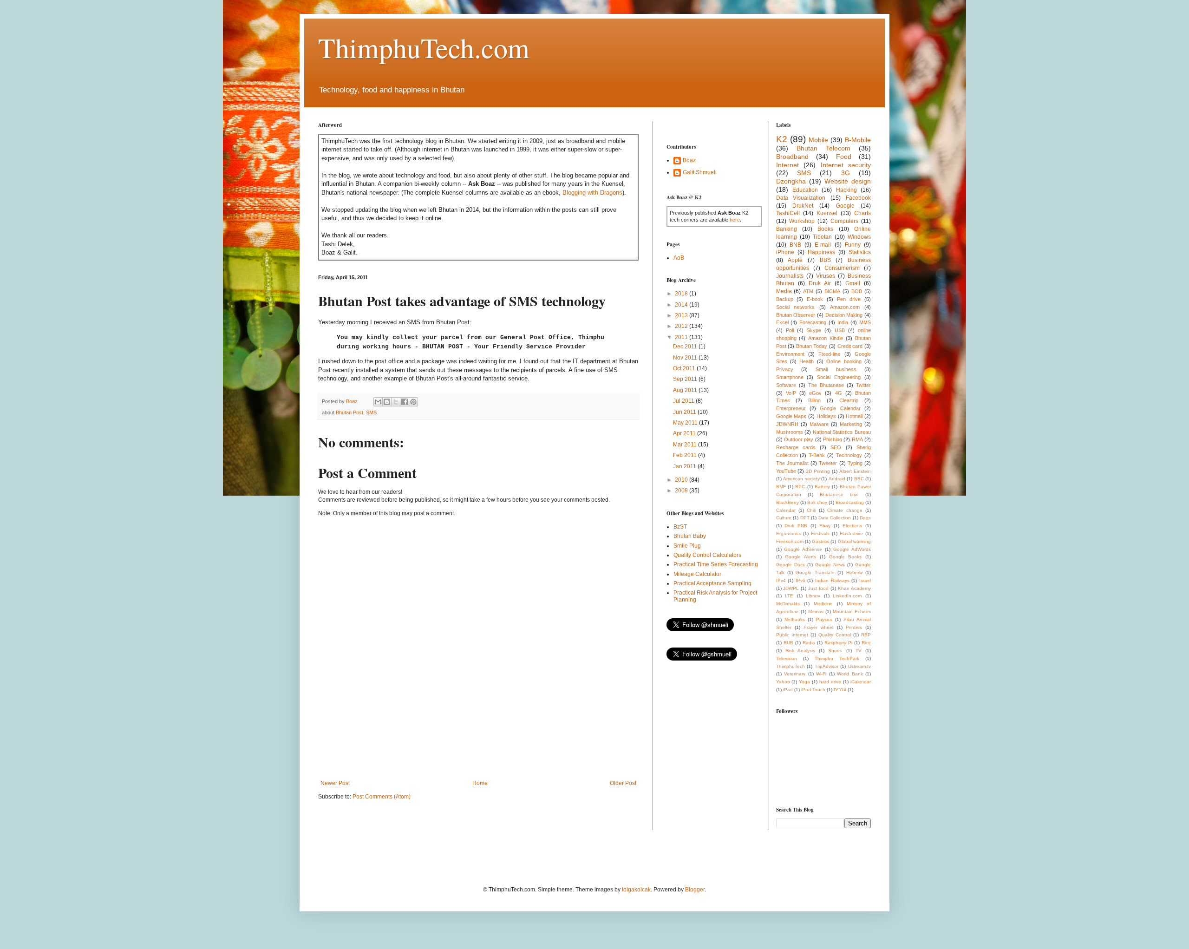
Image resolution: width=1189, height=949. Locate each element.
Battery (822, 486)
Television (786, 658)
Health (806, 361)
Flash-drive (851, 533)
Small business (836, 369)
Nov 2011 (686, 357)
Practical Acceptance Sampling (712, 583)
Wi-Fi (821, 673)
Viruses (825, 276)
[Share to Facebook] (404, 401)
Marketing (851, 424)
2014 (682, 304)
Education (805, 190)
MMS (865, 322)
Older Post (623, 783)
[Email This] (378, 401)
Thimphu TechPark (837, 658)
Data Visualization (801, 198)
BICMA (832, 291)
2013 (682, 315)
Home (480, 783)
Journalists (790, 276)
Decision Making (844, 315)
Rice (866, 642)
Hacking (846, 190)
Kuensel (827, 213)
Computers (844, 221)
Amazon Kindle (825, 338)
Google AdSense (803, 549)
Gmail (852, 283)
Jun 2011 (685, 412)
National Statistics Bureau (842, 432)
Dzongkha (791, 181)
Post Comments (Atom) (382, 796)
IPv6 (800, 580)
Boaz (689, 160)
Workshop (802, 221)
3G (845, 173)
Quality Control (834, 634)
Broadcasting (850, 502)
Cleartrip (848, 400)
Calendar (786, 510)
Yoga (804, 681)
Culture (783, 517)
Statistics (860, 252)
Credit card (850, 346)
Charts (862, 213)
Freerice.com (790, 541)
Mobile (818, 140)
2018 (682, 293)
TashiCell (788, 213)
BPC (800, 486)
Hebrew (854, 572)
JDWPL (791, 588)
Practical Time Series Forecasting (715, 564)
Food (843, 156)
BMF (781, 486)
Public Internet (792, 634)
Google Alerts (800, 556)
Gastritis (820, 541)
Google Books (845, 556)
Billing (814, 400)
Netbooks (794, 619)
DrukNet (802, 206)
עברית (840, 689)
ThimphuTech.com (423, 47)
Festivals (820, 533)
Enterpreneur (791, 408)
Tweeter (828, 463)
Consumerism (842, 268)
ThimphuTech (790, 666)
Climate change (844, 510)
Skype (814, 330)
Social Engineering (839, 377)
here (735, 220)
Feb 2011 (685, 455)
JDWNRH (787, 424)
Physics (824, 619)
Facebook (858, 198)
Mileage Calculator (697, 574)
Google (845, 206)
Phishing (832, 439)
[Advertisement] (487, 747)
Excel (782, 322)
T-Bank (817, 455)
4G (838, 393)
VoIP (791, 393)
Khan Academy (854, 588)
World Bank (850, 673)
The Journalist (792, 463)
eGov (815, 393)
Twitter (863, 385)
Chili (811, 510)
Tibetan (822, 237)
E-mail (823, 245)
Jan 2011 (685, 466)
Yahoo (783, 681)
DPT (805, 517)
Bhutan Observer (796, 315)
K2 (781, 139)
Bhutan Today (812, 346)
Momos (815, 611)
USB (840, 330)
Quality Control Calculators (707, 555)
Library (813, 595)
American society (801, 478)
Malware (819, 424)
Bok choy (817, 502)
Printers (854, 627)
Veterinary (794, 673)
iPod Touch (813, 689)
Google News (830, 564)
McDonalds (788, 603)
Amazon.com (845, 307)
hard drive (830, 681)
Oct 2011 (685, 368)
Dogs (865, 517)
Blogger (695, 889)
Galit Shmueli (700, 172)
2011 (682, 337)
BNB (795, 245)
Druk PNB (795, 525)
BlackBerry (787, 502)
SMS (371, 412)
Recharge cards (796, 447)
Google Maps (791, 416)
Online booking (843, 361)
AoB (678, 258)
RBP (866, 634)
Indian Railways (832, 580)
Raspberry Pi (838, 642)
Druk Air (820, 283)
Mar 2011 (685, 444)
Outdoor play (798, 439)
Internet (787, 165)
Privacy (784, 369)
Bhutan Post (349, 412)
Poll (790, 330)
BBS (825, 260)
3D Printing (818, 471)
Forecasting (812, 322)
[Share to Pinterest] (413, 401)
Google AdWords (852, 549)
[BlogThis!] (387, 401)
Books (825, 229)
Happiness (821, 252)
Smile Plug (687, 546)
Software (786, 385)
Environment (790, 354)
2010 (682, 480)
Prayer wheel (818, 627)
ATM (808, 291)
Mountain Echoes (852, 611)
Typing (855, 463)
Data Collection (834, 517)
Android (837, 478)
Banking (786, 229)
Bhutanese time (839, 494)
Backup (784, 299)
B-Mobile (858, 140)
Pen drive (849, 299)
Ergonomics (788, 533)
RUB (788, 642)
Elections (852, 525)
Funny (853, 245)
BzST (680, 527)
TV (859, 650)
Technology (849, 455)
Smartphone (790, 377)
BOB (856, 291)
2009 (682, 490)
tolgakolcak (636, 889)
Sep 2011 (686, 379)
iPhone (785, 252)
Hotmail (854, 416)
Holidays (826, 416)
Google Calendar (840, 408)
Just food (818, 588)
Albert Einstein (855, 471)
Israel (865, 580)
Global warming (854, 541)
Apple (795, 260)
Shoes (835, 650)
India (842, 322)
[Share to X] (395, 401)
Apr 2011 (685, 433)
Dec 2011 (686, 346)
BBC (859, 478)
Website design (847, 181)
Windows (859, 237)
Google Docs (790, 564)
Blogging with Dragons (592, 192)
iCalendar (860, 681)
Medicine (823, 603)
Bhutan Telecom (823, 148)
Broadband (792, 156)
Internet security (846, 165)
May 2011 (686, 422)
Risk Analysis (800, 650)
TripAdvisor (826, 666)
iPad (788, 689)
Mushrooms (789, 432)
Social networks (795, 307)
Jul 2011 (684, 401)
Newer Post (335, 783)
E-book (815, 299)
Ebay (824, 525)
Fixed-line (829, 354)
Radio (809, 642)
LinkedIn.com (847, 595)
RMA (857, 439)
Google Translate (815, 572)
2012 (682, 326)
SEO (835, 447)
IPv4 (781, 580)
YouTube (786, 471)
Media (784, 291)
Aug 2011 (686, 390)
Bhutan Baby (689, 536)
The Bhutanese (826, 385)
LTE (789, 595)
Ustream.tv (859, 666)
